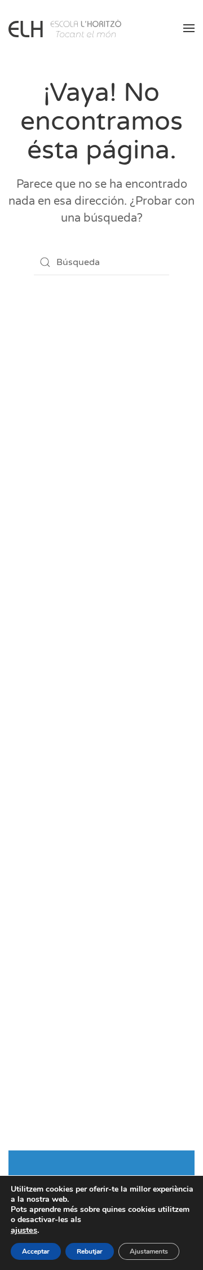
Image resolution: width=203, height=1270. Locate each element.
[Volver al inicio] (64, 28)
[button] (189, 28)
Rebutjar (90, 1251)
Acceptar (36, 1251)
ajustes (24, 1230)
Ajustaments (149, 1251)
